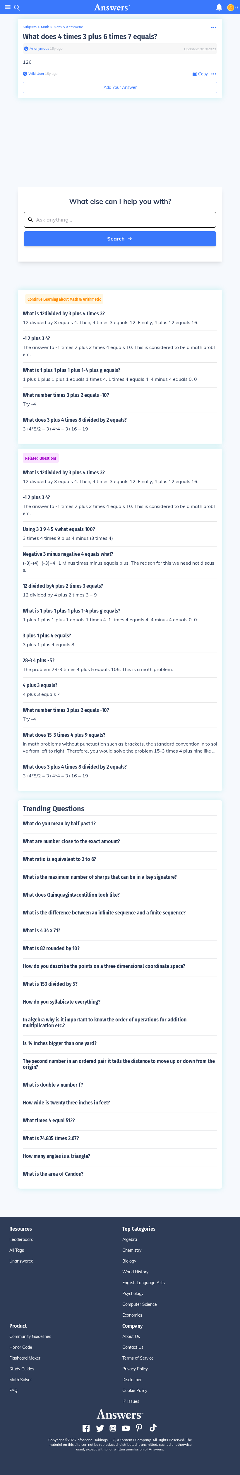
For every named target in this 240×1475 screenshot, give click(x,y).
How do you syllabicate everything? (61, 1002)
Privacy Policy (135, 1369)
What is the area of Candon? (53, 1174)
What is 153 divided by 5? (50, 984)
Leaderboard (21, 1239)
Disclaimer (132, 1379)
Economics (132, 1315)
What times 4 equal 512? (49, 1120)
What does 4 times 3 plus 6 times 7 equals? (90, 36)
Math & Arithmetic (68, 27)
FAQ (13, 1390)
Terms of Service (138, 1358)
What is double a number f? (53, 1085)
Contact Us (132, 1347)
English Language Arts (143, 1282)
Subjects (30, 27)
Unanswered (21, 1261)
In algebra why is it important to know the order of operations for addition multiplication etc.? (104, 1022)
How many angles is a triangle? (56, 1156)
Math (45, 27)
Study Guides (21, 1369)
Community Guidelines (30, 1336)
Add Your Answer (120, 87)
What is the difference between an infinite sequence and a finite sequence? (104, 912)
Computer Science (139, 1304)
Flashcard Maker (24, 1358)
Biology (129, 1261)
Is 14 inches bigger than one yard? (60, 1043)
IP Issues (130, 1401)
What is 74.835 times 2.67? (51, 1138)
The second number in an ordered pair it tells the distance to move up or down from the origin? (119, 1064)
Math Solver (20, 1379)
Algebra (129, 1239)
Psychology (132, 1293)
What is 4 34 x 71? (41, 930)
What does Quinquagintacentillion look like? (71, 895)
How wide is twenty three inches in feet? (66, 1102)
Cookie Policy (134, 1390)
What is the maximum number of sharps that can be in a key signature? (100, 877)
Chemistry (131, 1250)
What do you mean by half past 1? (59, 823)
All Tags (16, 1250)
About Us (131, 1336)
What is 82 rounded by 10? (51, 948)
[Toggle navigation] (8, 7)
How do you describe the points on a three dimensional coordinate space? (104, 966)
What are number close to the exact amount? (71, 841)
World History (135, 1272)
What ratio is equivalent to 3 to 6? (59, 859)
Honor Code (20, 1347)
